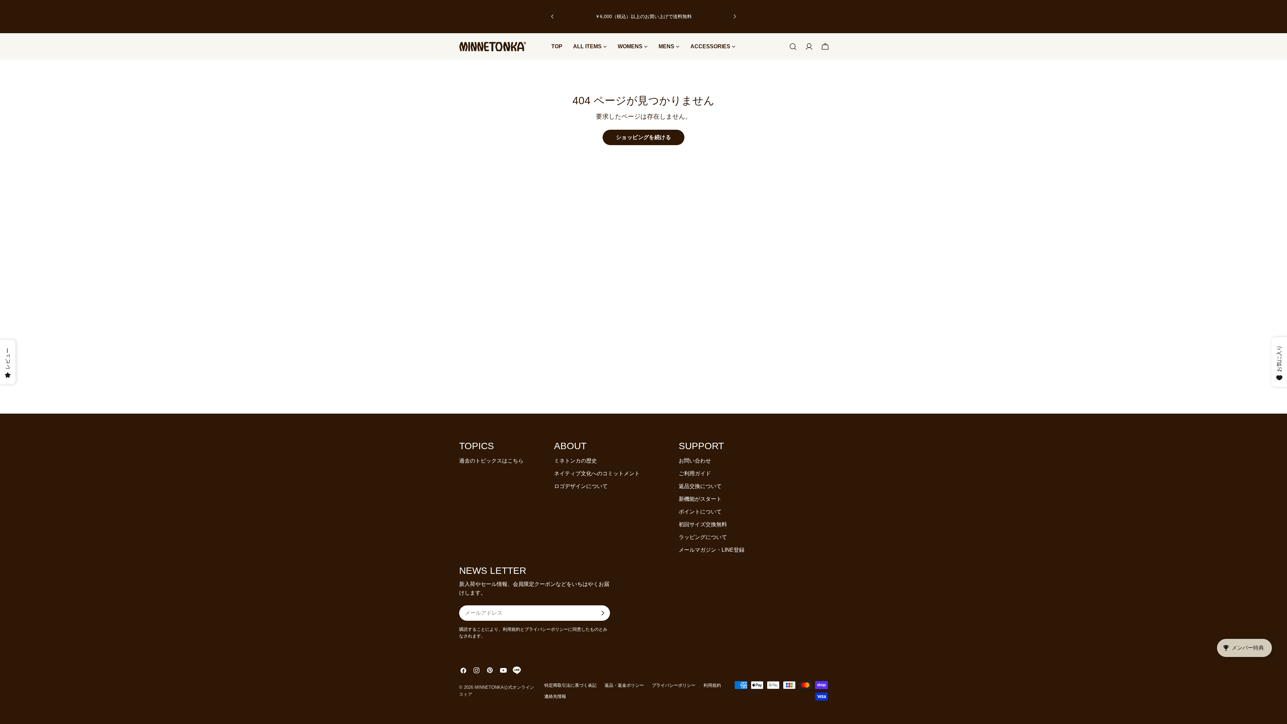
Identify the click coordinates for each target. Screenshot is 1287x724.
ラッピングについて (703, 537)
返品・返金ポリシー (624, 685)
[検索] (793, 46)
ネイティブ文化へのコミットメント (597, 473)
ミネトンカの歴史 (575, 461)
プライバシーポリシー (673, 685)
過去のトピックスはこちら (491, 461)
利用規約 (712, 685)
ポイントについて (700, 512)
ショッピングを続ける (643, 137)
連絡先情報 (555, 696)
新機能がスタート (700, 499)
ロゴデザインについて (581, 486)
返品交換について (700, 486)
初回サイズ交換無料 (703, 524)
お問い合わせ (695, 461)
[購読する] (602, 613)
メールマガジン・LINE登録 (711, 550)
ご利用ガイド (695, 473)
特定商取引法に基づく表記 (570, 685)
